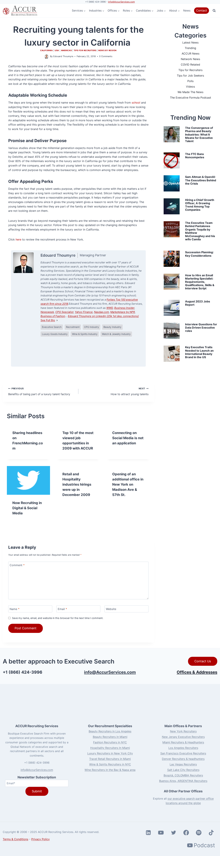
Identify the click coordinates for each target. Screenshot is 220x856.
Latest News (190, 42)
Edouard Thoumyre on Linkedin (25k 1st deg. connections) (103, 316)
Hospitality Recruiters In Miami (110, 748)
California (46, 50)
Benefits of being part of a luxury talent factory (39, 391)
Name (14, 609)
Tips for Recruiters (85, 50)
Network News (190, 59)
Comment (17, 565)
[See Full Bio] (57, 320)
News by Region (107, 50)
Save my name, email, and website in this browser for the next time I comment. (57, 618)
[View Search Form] (214, 11)
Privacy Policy (40, 839)
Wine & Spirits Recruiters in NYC (110, 764)
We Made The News (190, 92)
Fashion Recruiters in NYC (110, 742)
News (186, 10)
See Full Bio (48, 320)
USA (57, 50)
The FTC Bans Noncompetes (194, 155)
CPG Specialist (64, 312)
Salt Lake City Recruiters (183, 770)
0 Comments (105, 56)
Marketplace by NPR (122, 312)
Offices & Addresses (197, 672)
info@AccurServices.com (121, 1)
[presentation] (28, 480)
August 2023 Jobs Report (197, 303)
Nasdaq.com (101, 312)
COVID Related (190, 64)
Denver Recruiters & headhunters (183, 759)
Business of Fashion (53, 316)
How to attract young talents (129, 391)
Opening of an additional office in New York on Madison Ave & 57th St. (127, 484)
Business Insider (124, 307)
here (18, 239)
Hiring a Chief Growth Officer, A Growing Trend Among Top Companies (199, 205)
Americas (66, 50)
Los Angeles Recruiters (183, 748)
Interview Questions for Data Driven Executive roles (201, 328)
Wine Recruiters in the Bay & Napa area (110, 770)
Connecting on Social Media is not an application (128, 438)
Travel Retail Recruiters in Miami (110, 759)
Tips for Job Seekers (190, 75)
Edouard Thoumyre (63, 56)
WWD (109, 307)
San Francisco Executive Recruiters (183, 753)
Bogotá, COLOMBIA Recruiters (183, 775)
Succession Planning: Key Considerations (199, 253)
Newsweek (47, 312)
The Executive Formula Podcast (190, 97)
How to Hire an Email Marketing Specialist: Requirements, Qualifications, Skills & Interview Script (199, 282)
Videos (190, 86)
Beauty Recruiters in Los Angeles (110, 731)
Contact (201, 10)
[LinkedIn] (66, 352)
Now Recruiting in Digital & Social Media (27, 508)
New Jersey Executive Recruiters (183, 737)
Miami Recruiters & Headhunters (183, 742)
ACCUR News (190, 53)
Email (62, 609)
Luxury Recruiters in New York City (110, 753)
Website (111, 609)
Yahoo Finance (84, 312)
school (136, 102)
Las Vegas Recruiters (183, 764)
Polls (190, 81)
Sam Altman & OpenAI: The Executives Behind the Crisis (200, 180)
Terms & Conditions (15, 839)
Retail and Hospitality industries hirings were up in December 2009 (76, 484)
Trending (190, 48)
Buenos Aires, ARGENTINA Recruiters (183, 781)
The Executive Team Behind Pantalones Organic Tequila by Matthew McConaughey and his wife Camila (200, 231)
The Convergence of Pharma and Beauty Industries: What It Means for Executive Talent (199, 134)
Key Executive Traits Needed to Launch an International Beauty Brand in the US (199, 352)
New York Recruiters (183, 731)
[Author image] (46, 56)
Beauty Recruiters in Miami (110, 737)
